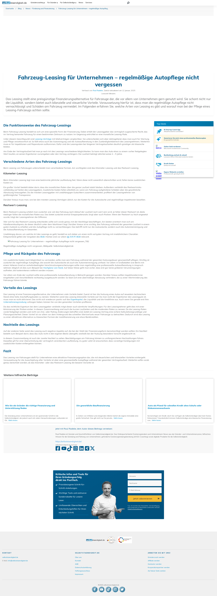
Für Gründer (51, 2)
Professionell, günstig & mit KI (174, 174)
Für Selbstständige (67, 2)
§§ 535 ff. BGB (74, 236)
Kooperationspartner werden (159, 567)
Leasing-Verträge (43, 139)
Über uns (78, 557)
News (81, 2)
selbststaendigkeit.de (10, 557)
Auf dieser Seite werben (157, 571)
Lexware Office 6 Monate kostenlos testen (178, 157)
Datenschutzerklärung (135, 509)
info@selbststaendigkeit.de (18, 561)
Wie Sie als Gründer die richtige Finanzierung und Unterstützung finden (37, 401)
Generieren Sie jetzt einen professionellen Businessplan (185, 138)
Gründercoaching (37, 2)
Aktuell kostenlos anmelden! (173, 131)
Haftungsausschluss (82, 571)
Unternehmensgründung (14, 302)
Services (88, 2)
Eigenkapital (77, 299)
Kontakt (78, 561)
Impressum (79, 574)
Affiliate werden (154, 561)
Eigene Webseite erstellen (174, 172)
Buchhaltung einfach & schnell (175, 155)
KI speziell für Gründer (171, 140)
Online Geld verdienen (172, 146)
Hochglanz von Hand (53, 267)
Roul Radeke (98, 90)
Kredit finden (169, 163)
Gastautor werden (155, 564)
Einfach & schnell (170, 165)
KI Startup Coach (170, 130)
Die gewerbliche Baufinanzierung (108, 401)
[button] (158, 476)
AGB (76, 564)
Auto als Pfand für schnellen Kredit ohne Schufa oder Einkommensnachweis (180, 401)
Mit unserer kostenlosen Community (176, 148)
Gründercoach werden (156, 557)
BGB (42, 236)
